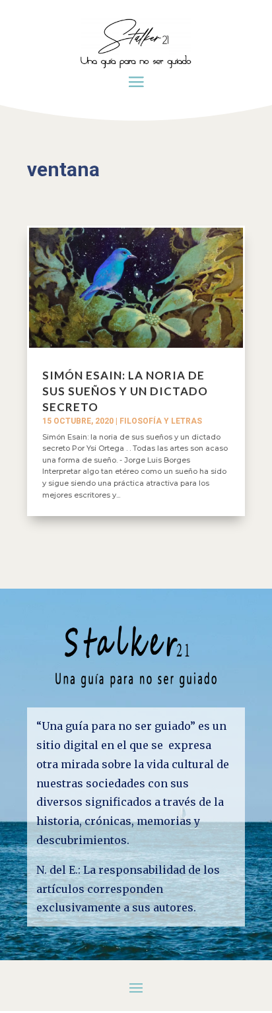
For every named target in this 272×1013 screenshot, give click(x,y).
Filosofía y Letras (160, 421)
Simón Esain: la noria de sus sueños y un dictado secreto (125, 391)
